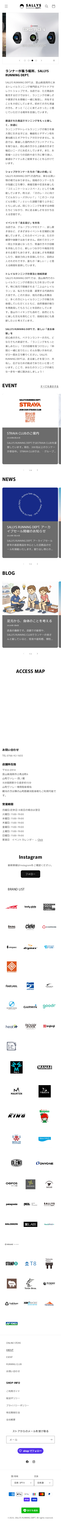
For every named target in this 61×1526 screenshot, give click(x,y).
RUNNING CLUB (14, 1364)
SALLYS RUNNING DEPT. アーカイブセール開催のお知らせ (29, 529)
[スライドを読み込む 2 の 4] (28, 60)
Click (40, 839)
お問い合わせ (13, 1371)
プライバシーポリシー (17, 1405)
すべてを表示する (49, 386)
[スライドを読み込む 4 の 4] (36, 60)
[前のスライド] (19, 60)
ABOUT (9, 1349)
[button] (6, 6)
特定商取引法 (13, 1412)
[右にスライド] (37, 470)
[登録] (51, 1439)
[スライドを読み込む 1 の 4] (25, 60)
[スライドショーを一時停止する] (55, 60)
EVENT (9, 1357)
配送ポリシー (13, 1398)
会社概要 (10, 1419)
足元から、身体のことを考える (29, 621)
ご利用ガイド (13, 1391)
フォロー (30, 874)
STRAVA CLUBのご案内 (23, 433)
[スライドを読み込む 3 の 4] (32, 60)
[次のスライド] (41, 60)
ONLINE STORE (13, 1342)
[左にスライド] (23, 470)
